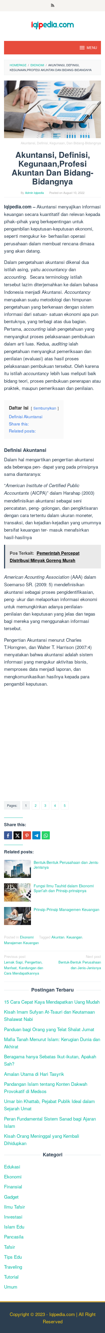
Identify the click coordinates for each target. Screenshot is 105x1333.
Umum (10, 1286)
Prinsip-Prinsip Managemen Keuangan (66, 909)
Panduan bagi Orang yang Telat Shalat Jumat (49, 1029)
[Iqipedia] (52, 22)
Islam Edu (14, 1226)
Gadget (11, 1196)
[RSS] (52, 5)
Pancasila (13, 1236)
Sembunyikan (44, 408)
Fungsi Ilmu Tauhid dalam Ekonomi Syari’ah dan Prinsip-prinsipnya (64, 888)
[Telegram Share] (36, 835)
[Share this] (8, 835)
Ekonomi (27, 937)
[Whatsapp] (46, 835)
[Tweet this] (17, 835)
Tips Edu (13, 1256)
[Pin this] (27, 835)
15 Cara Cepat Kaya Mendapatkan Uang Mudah (52, 1001)
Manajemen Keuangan (21, 942)
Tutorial (11, 1276)
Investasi (13, 1216)
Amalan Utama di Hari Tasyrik (34, 1073)
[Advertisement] (52, 743)
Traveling (13, 1266)
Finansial (13, 1186)
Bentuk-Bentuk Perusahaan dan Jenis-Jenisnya (66, 865)
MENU (92, 47)
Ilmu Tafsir (14, 1206)
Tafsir (9, 1246)
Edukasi (12, 1166)
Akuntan (57, 937)
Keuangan (74, 937)
